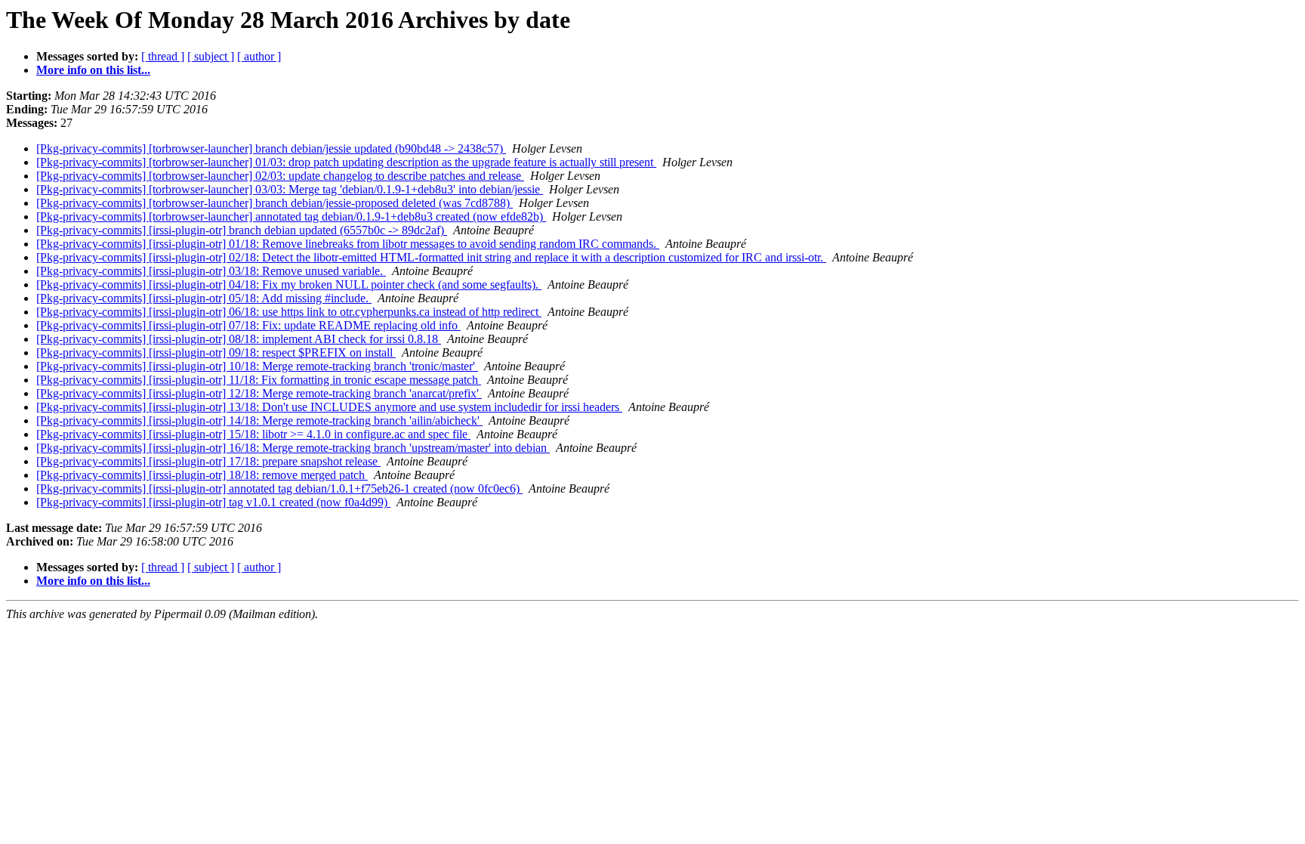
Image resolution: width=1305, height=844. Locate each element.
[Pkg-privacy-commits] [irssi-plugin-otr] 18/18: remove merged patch (202, 474)
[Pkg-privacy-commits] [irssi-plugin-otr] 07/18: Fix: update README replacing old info (248, 325)
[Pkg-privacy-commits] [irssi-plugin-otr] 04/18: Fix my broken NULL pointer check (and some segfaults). (288, 284)
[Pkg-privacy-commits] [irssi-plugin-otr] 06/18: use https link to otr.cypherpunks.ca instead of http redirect (288, 311)
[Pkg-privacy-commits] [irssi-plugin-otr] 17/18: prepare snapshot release (208, 461)
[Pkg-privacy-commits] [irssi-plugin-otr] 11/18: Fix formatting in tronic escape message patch (258, 379)
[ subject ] (210, 56)
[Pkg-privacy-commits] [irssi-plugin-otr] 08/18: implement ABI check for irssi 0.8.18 (238, 338)
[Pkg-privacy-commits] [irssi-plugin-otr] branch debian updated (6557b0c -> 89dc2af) (241, 230)
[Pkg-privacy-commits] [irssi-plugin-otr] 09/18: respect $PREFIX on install (216, 352)
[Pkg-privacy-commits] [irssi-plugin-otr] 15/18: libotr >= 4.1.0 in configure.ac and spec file (253, 434)
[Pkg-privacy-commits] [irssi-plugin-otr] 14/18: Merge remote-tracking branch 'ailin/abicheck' (259, 420)
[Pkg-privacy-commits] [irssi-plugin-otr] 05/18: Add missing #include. (204, 298)
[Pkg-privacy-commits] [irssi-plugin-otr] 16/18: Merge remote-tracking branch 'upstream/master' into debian (293, 447)
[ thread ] (162, 56)
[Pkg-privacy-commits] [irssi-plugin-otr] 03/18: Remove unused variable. (211, 270)
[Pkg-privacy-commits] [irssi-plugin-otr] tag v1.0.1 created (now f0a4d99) (213, 502)
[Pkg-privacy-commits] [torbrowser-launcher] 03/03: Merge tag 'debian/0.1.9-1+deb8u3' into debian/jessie (289, 189)
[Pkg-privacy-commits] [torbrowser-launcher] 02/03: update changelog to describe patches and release (280, 175)
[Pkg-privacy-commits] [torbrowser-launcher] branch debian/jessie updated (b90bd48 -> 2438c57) (271, 148)
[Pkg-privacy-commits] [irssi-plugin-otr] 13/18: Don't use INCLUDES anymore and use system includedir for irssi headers (329, 406)
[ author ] (259, 56)
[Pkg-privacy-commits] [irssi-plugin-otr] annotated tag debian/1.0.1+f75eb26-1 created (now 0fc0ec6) (279, 488)
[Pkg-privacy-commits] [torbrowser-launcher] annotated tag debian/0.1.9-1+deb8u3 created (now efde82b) (291, 216)
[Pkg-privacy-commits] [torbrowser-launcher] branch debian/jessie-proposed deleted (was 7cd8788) (274, 202)
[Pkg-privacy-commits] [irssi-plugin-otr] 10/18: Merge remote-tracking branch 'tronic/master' (257, 366)
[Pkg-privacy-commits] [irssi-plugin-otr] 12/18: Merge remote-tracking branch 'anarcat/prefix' (259, 393)
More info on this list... (93, 69)
